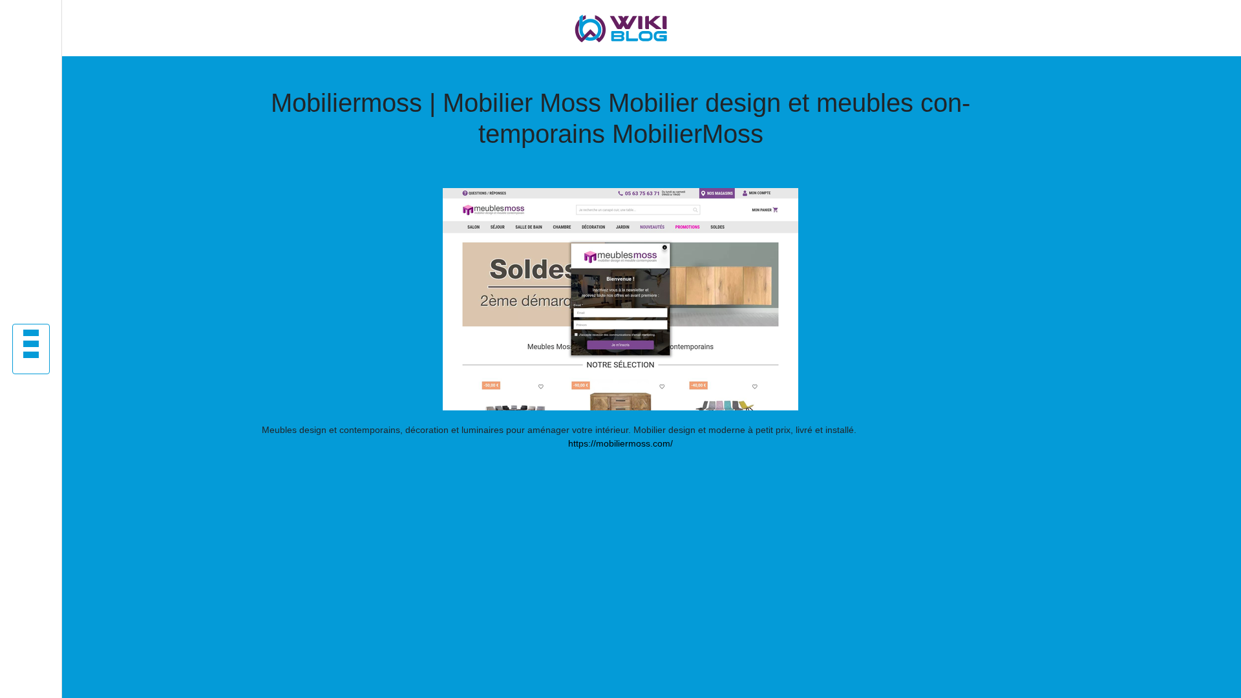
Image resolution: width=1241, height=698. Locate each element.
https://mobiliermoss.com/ (620, 443)
